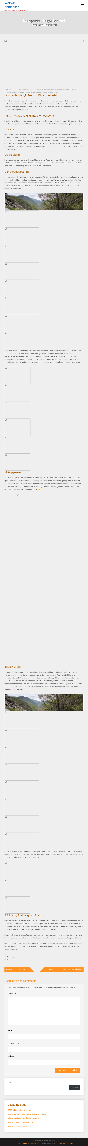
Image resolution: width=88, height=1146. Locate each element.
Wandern (45, 92)
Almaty (40, 89)
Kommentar (12, 993)
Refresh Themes (66, 1143)
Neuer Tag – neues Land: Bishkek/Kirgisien (65, 969)
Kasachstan (9, 92)
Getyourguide (63, 89)
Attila (12, 957)
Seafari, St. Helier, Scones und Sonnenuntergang (27, 1114)
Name (10, 1030)
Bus (56, 89)
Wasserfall (53, 92)
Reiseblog (22, 92)
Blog (52, 89)
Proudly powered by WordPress (27, 1143)
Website (11, 1056)
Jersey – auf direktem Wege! (19, 1126)
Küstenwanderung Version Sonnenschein (24, 1118)
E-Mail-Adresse (14, 1043)
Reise (16, 92)
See (28, 92)
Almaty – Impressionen (15, 969)
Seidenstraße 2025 (26, 89)
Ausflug (47, 89)
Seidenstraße (36, 92)
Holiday (72, 89)
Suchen (10, 1083)
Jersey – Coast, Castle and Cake (21, 1122)
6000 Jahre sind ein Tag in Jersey (21, 1110)
